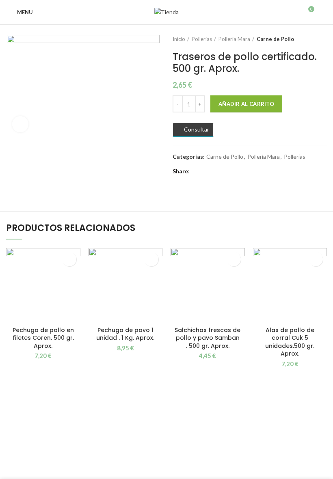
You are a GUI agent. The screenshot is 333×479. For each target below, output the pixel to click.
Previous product (307, 39)
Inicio (179, 39)
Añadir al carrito (246, 104)
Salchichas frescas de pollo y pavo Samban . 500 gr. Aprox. (207, 338)
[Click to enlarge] (20, 124)
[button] (69, 259)
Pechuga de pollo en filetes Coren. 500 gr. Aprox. (43, 338)
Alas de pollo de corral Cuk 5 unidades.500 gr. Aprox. (289, 342)
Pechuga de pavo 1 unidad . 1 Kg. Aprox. (125, 334)
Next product (323, 39)
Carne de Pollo (275, 39)
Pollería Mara (234, 39)
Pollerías (202, 39)
